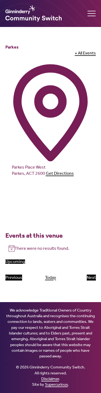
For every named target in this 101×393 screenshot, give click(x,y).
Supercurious (56, 384)
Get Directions (60, 173)
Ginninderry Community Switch (35, 13)
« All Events (85, 53)
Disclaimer (50, 378)
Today (50, 277)
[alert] (50, 248)
